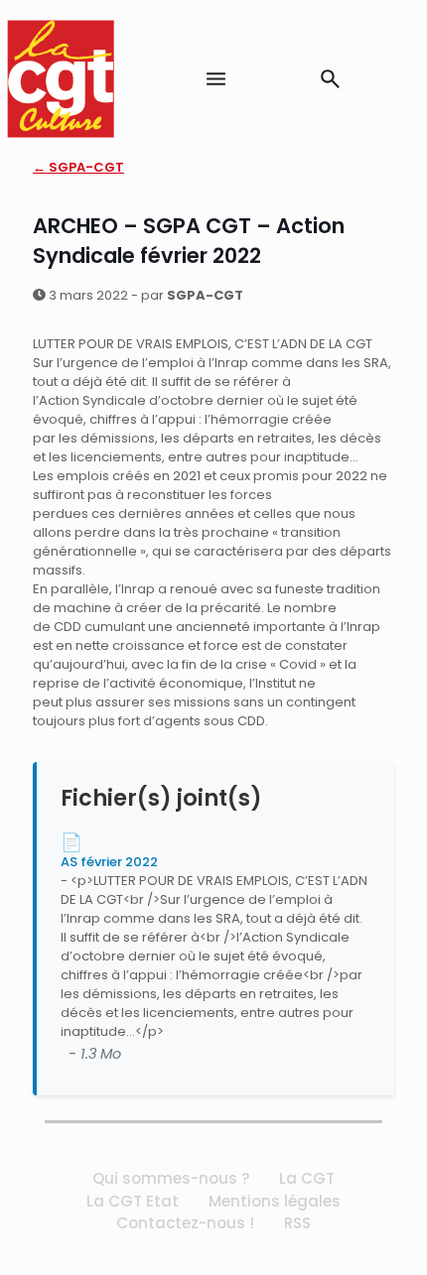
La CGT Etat (132, 1201)
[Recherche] (330, 78)
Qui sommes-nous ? (170, 1178)
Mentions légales (275, 1201)
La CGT (307, 1178)
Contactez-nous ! (185, 1222)
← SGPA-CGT (78, 167)
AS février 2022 (109, 861)
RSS (297, 1222)
